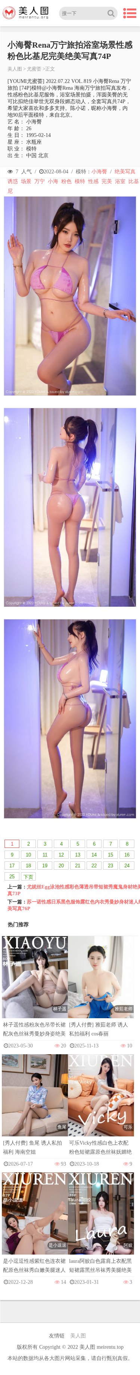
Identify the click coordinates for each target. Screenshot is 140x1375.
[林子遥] (35, 985)
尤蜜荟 (34, 69)
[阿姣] (101, 1221)
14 (94, 855)
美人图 (14, 69)
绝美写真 (125, 171)
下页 (28, 877)
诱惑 (12, 181)
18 (28, 866)
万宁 (39, 181)
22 (94, 866)
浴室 (120, 181)
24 (127, 866)
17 (12, 866)
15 (110, 855)
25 (12, 876)
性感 (93, 181)
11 (45, 855)
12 (61, 855)
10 (28, 855)
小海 (53, 181)
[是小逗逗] (35, 1221)
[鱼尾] (35, 1104)
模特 (80, 181)
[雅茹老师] (101, 986)
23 (110, 866)
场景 (26, 181)
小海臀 (99, 171)
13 (77, 855)
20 (61, 866)
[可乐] (101, 1103)
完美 (107, 181)
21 (77, 866)
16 (127, 855)
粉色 (66, 181)
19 (44, 866)
